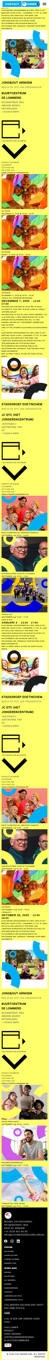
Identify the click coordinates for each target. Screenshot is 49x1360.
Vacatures (9, 1276)
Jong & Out (7, 614)
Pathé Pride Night (10, 1122)
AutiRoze (6, 211)
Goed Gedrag (12, 1334)
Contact (8, 1292)
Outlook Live (8, 170)
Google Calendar (10, 162)
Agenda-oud (10, 1263)
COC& (8, 1247)
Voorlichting (11, 1255)
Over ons (10, 1268)
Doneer (7, 1284)
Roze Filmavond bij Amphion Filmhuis (20, 533)
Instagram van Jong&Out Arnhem (18, 26)
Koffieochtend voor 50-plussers (18, 574)
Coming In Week (11, 1259)
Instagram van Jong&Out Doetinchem (20, 348)
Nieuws (7, 1272)
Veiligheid (9, 1251)
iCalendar (7, 165)
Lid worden (9, 1280)
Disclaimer (11, 1327)
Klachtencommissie (16, 1340)
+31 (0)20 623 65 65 (16, 1231)
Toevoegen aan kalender (14, 141)
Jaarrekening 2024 (13, 1300)
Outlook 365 (8, 168)
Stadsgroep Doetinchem (22, 404)
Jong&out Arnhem (17, 82)
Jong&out (6, 912)
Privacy (9, 1330)
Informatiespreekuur (12, 1163)
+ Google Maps (10, 111)
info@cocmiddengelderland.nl (24, 1234)
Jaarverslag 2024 (13, 1296)
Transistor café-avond (13, 1203)
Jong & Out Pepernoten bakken (17, 298)
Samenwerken (11, 1288)
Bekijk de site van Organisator (21, 87)
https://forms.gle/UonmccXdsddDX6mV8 (27, 328)
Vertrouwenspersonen (19, 1337)
